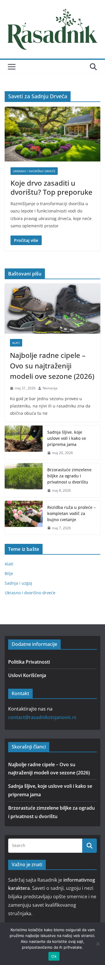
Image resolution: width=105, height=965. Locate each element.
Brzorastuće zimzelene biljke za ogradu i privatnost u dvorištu (69, 476)
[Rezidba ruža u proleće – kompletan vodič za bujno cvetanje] (24, 518)
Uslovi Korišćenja (27, 675)
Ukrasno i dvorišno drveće (34, 171)
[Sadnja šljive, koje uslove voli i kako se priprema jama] (24, 443)
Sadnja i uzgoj (18, 583)
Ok (54, 956)
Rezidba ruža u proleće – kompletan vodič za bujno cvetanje (71, 513)
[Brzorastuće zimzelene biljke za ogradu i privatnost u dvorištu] (24, 480)
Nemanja (50, 388)
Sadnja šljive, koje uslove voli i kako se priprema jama (66, 438)
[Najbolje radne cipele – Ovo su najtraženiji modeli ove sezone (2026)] (52, 309)
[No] (98, 944)
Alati (16, 343)
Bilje (9, 573)
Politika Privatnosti (29, 662)
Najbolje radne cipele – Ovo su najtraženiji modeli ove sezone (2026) (52, 365)
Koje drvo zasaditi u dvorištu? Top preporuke (51, 187)
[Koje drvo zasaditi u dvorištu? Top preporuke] (52, 134)
